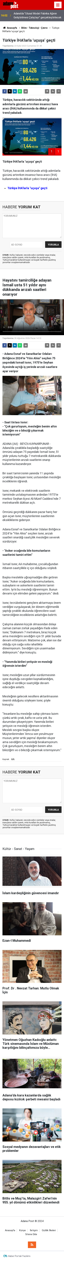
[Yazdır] (25, 91)
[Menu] (58, 5)
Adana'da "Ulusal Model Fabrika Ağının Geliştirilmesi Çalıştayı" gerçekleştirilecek (37, 15)
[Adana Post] (12, 4)
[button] (47, 91)
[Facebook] (4, 91)
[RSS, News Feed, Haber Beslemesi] (32, 1244)
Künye (22, 1230)
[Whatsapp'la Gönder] (20, 91)
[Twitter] (10, 91)
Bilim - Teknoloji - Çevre (34, 28)
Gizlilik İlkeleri (49, 1230)
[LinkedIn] (15, 91)
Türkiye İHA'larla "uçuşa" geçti (27, 188)
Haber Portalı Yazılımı (19, 1256)
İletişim (34, 1230)
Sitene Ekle (31, 1234)
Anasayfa (11, 28)
